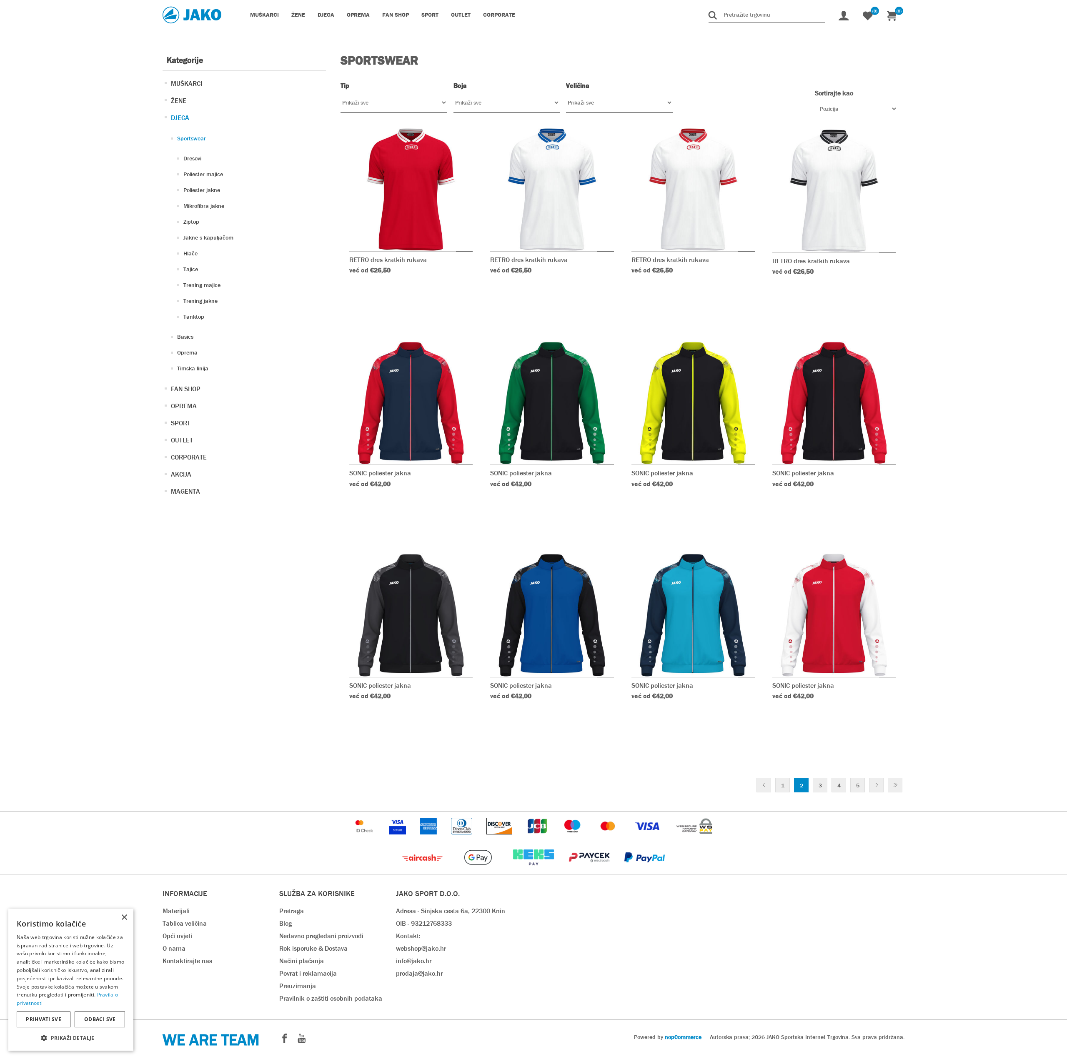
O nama (174, 948)
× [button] (124, 917)
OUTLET (182, 440)
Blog (285, 923)
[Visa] (648, 838)
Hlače (190, 253)
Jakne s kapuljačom (208, 237)
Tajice (190, 269)
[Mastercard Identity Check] (365, 838)
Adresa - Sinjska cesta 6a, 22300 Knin (450, 911)
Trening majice (201, 285)
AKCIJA (181, 474)
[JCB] (538, 838)
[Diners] (462, 838)
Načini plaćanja (301, 961)
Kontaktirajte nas (187, 961)
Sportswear (191, 138)
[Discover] (500, 838)
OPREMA (184, 406)
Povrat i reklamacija (308, 973)
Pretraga (291, 911)
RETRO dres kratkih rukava (388, 260)
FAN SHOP (185, 389)
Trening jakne (200, 301)
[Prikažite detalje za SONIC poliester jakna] (411, 403)
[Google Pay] (478, 869)
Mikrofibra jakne (203, 206)
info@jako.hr (413, 961)
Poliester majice (203, 174)
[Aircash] (423, 869)
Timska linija (192, 368)
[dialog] (70, 980)
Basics (185, 336)
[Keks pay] (534, 869)
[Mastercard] (609, 838)
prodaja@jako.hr (419, 973)
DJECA (180, 117)
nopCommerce (683, 1037)
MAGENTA (185, 491)
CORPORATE (189, 457)
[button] (71, 1037)
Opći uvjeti (177, 936)
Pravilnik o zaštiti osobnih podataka (330, 998)
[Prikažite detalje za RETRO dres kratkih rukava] (411, 189)
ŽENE (178, 100)
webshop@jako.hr (421, 948)
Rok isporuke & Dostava (313, 948)
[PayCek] (590, 869)
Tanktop (193, 316)
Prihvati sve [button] (43, 1019)
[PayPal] (644, 869)
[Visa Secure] (398, 838)
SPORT (180, 423)
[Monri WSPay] (694, 838)
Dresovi (192, 158)
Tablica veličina (185, 923)
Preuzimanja (297, 986)
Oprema (187, 352)
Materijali (176, 911)
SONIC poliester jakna (380, 473)
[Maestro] (573, 838)
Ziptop (191, 221)
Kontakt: (408, 936)
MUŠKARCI (186, 83)
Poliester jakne (201, 190)
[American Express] (429, 838)
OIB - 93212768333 (424, 923)
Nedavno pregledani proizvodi (321, 936)
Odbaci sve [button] (100, 1019)
